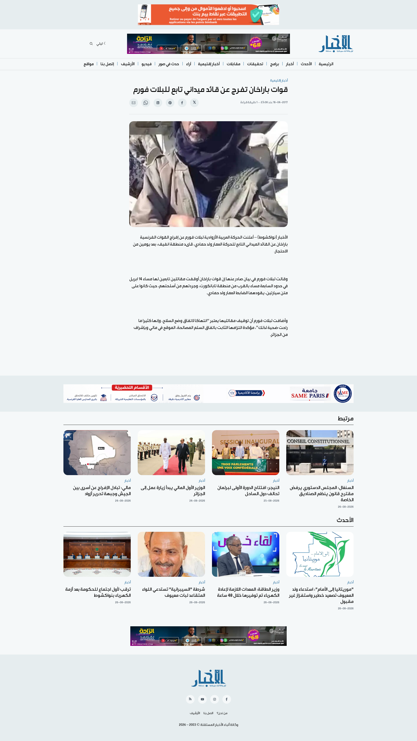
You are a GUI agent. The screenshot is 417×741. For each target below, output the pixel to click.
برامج (274, 64)
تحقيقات (255, 64)
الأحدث (306, 64)
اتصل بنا (208, 713)
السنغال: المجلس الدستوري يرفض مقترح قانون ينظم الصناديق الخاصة (322, 493)
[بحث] (91, 43)
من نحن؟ (222, 713)
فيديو (147, 64)
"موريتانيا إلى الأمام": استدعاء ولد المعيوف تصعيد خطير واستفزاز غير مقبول (321, 595)
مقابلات (233, 64)
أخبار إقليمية (209, 64)
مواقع (89, 64)
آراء (188, 64)
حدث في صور (169, 64)
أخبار (290, 64)
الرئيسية (326, 64)
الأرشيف (128, 64)
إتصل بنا (107, 64)
